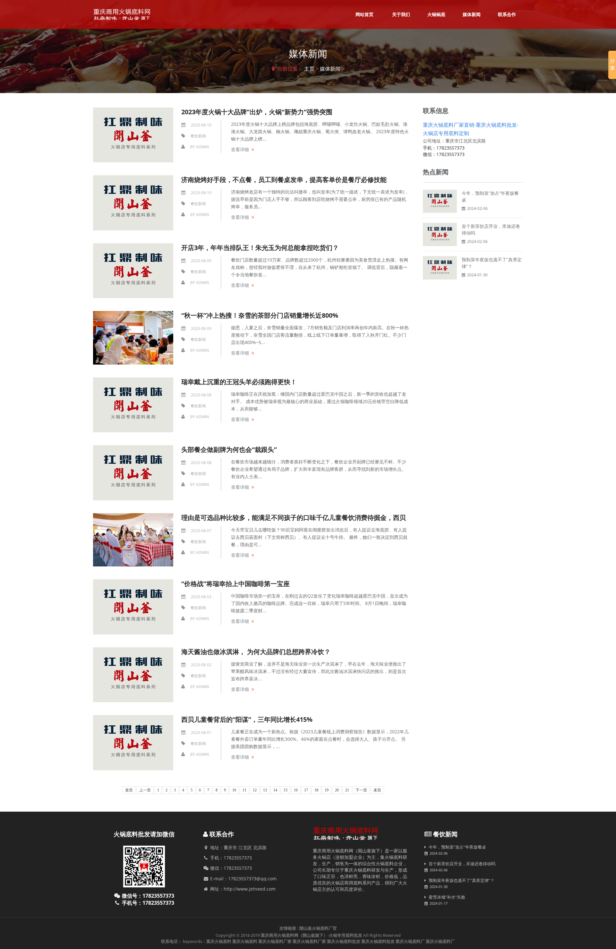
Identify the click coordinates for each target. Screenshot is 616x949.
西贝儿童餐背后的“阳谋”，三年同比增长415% (246, 719)
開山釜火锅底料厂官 (318, 928)
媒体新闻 (472, 14)
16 (296, 790)
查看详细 (240, 149)
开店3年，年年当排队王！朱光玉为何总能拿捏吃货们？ (260, 247)
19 (327, 790)
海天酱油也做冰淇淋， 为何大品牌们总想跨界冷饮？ (255, 651)
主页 (309, 68)
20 (337, 790)
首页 (129, 790)
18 (316, 790)
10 (234, 790)
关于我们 (401, 14)
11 (244, 790)
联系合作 (507, 14)
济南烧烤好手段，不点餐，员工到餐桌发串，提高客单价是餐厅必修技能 (284, 179)
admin (202, 147)
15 (285, 790)
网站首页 (364, 14)
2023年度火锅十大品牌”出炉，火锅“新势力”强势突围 (256, 112)
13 (265, 790)
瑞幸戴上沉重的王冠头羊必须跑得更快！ (239, 381)
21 (347, 790)
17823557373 (450, 148)
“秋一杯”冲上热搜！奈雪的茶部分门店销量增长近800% (259, 315)
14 (275, 790)
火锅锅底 (436, 14)
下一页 (361, 790)
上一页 (145, 790)
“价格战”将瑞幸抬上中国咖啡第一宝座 (235, 583)
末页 (377, 790)
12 (255, 790)
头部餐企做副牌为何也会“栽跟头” (229, 449)
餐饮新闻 (198, 136)
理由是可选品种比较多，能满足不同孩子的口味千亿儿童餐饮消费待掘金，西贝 (293, 517)
